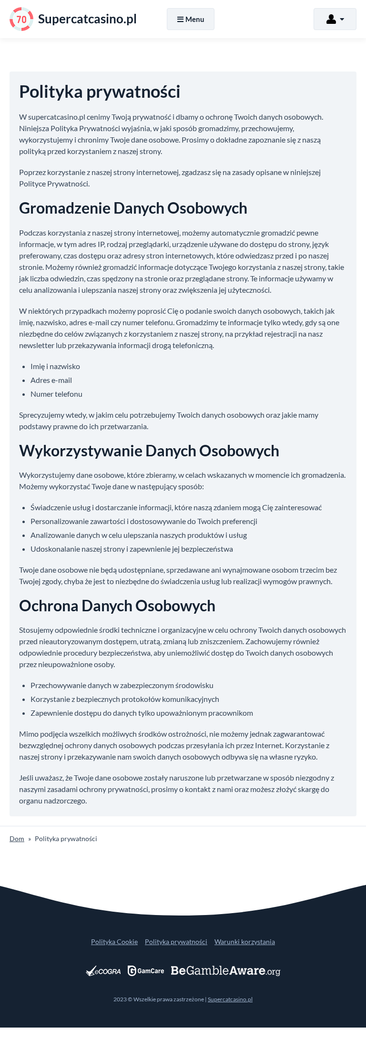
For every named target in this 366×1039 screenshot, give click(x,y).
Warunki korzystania (244, 941)
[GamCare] (146, 971)
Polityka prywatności (176, 941)
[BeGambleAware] (226, 971)
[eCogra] (103, 971)
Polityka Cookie (114, 941)
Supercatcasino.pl (230, 999)
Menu (194, 19)
